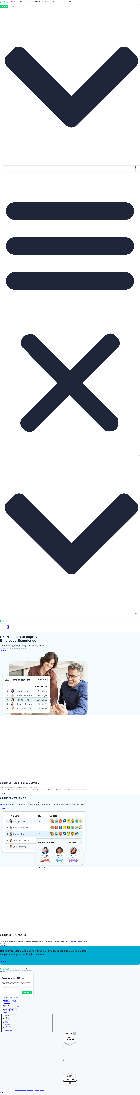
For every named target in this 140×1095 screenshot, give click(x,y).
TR (135, 171)
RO (135, 170)
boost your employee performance (75, 941)
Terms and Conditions (20, 1090)
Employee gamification (5, 804)
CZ (135, 168)
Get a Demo (4, 6)
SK (135, 167)
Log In (12, 6)
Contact (42, 1090)
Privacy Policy (30, 1090)
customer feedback (54, 789)
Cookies (37, 1090)
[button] (70, 313)
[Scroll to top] (1, 966)
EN (135, 166)
